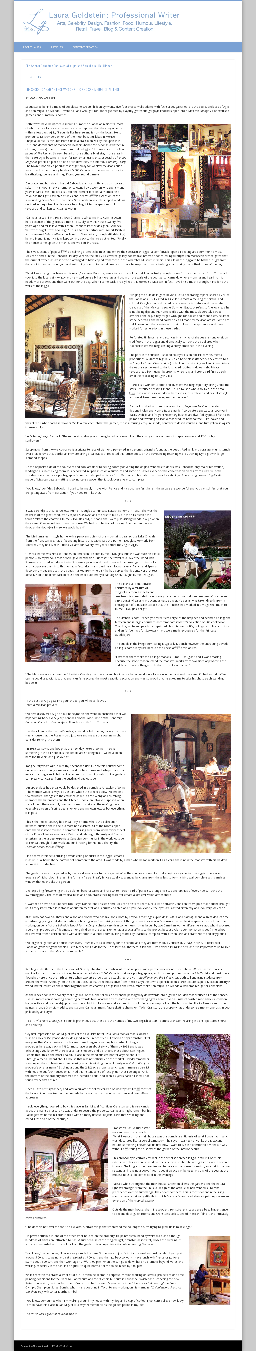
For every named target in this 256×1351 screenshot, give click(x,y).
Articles (57, 47)
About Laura (32, 47)
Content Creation (85, 47)
